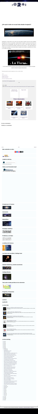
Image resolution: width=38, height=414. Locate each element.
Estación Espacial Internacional (21, 86)
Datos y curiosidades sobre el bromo (11, 320)
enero (5, 395)
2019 (4, 396)
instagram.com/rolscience (5, 76)
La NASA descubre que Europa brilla (8, 372)
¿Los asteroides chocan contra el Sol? (8, 359)
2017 (4, 398)
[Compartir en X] (4, 85)
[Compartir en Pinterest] (6, 85)
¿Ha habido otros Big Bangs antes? (8, 357)
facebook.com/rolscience (5, 77)
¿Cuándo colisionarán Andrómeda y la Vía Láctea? (10, 362)
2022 (4, 345)
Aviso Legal (21, 407)
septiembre (5, 386)
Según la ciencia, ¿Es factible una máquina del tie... (10, 371)
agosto (5, 387)
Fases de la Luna (9, 324)
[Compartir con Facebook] (5, 85)
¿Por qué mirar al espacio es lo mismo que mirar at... (10, 358)
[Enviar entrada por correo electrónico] (19, 82)
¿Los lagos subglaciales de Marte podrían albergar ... (10, 373)
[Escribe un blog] (3, 85)
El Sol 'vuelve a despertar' (7, 374)
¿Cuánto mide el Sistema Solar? (8, 369)
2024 (4, 343)
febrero (5, 394)
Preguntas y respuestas (30, 86)
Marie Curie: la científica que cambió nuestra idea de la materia (15, 307)
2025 (4, 342)
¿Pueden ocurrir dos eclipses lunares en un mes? (10, 355)
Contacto (32, 407)
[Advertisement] (5, 188)
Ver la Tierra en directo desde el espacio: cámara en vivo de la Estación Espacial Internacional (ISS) (19, 333)
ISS (26, 86)
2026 (4, 341)
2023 (4, 344)
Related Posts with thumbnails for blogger (14, 90)
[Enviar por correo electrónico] (2, 85)
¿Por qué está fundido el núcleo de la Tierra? (9, 360)
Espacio (9, 86)
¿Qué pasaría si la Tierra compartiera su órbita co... (10, 375)
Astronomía (6, 86)
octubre (5, 385)
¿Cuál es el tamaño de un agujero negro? (9, 356)
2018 (4, 397)
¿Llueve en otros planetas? (7, 376)
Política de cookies (27, 407)
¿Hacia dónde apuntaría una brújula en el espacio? (10, 383)
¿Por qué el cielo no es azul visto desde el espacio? (10, 384)
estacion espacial (13, 86)
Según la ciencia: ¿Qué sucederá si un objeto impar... (10, 361)
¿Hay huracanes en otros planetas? (8, 370)
